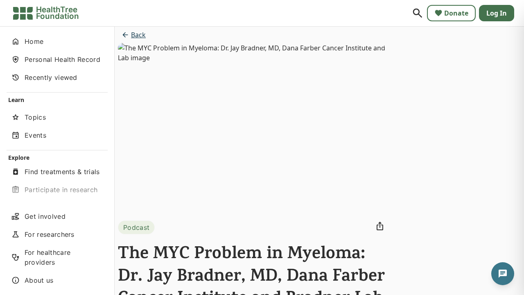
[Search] (417, 13)
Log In (496, 13)
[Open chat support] (502, 273)
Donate (456, 13)
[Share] (380, 226)
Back (138, 34)
